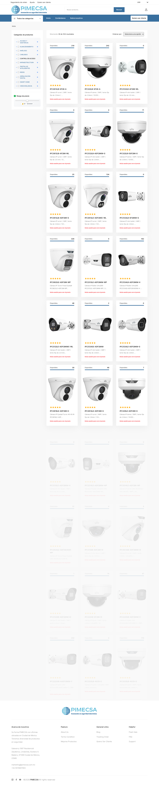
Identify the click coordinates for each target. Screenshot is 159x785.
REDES (22, 72)
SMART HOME (25, 82)
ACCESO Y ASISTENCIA (24, 42)
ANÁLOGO (23, 50)
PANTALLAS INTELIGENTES (25, 67)
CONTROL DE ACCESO (27, 58)
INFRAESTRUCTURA (27, 62)
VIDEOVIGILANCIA (26, 86)
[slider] (27, 100)
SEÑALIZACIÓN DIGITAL (25, 77)
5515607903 (20, 768)
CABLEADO (24, 54)
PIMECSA (34, 779)
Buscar (119, 10)
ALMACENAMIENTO (26, 47)
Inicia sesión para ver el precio (60, 99)
